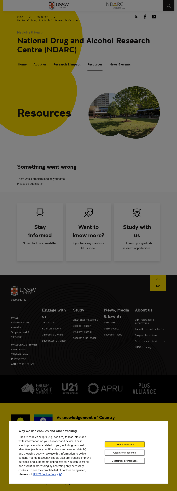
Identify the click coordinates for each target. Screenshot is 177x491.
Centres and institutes (150, 341)
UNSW (20, 16)
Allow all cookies (125, 444)
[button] (158, 283)
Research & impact (67, 64)
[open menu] (8, 5)
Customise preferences (125, 460)
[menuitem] (22, 64)
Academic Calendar (84, 337)
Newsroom (109, 322)
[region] (88, 452)
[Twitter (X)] (136, 16)
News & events (120, 64)
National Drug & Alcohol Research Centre (47, 20)
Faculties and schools (149, 329)
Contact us (49, 322)
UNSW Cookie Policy (48, 474)
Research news (113, 334)
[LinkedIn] (154, 16)
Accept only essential (125, 452)
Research (42, 16)
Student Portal (82, 331)
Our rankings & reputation (144, 321)
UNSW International (85, 319)
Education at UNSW (54, 340)
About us (40, 64)
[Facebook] (145, 16)
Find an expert (51, 328)
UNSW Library (143, 347)
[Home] (59, 6)
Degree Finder (82, 325)
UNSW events (111, 328)
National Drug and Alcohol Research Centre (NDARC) (83, 45)
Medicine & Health (30, 32)
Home (22, 64)
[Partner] (115, 6)
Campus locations (146, 335)
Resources (95, 64)
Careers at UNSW (52, 334)
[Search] (168, 5)
